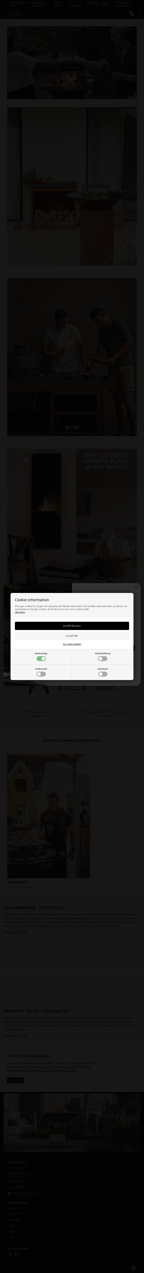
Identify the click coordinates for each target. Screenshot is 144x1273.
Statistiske (103, 668)
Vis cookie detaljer (72, 644)
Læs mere (20, 612)
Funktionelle (41, 668)
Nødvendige (41, 653)
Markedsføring (102, 653)
